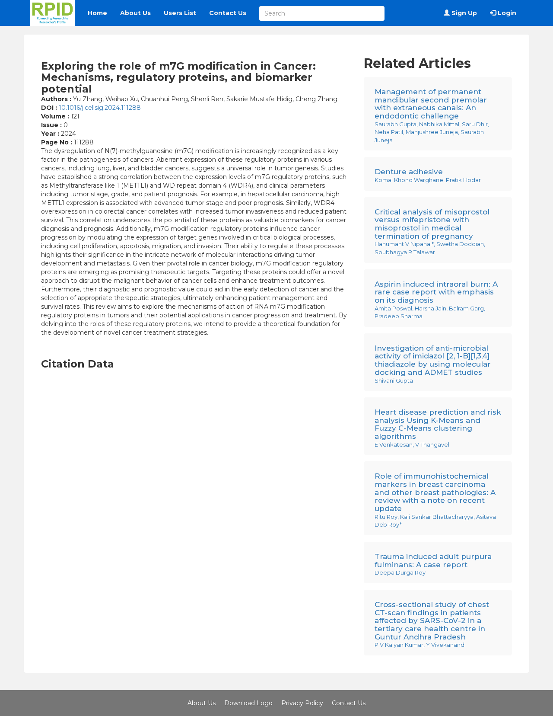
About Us (135, 13)
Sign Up (463, 13)
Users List (180, 13)
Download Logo (248, 703)
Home (97, 13)
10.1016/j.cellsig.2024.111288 (100, 108)
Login (506, 13)
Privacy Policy (302, 703)
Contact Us (227, 13)
